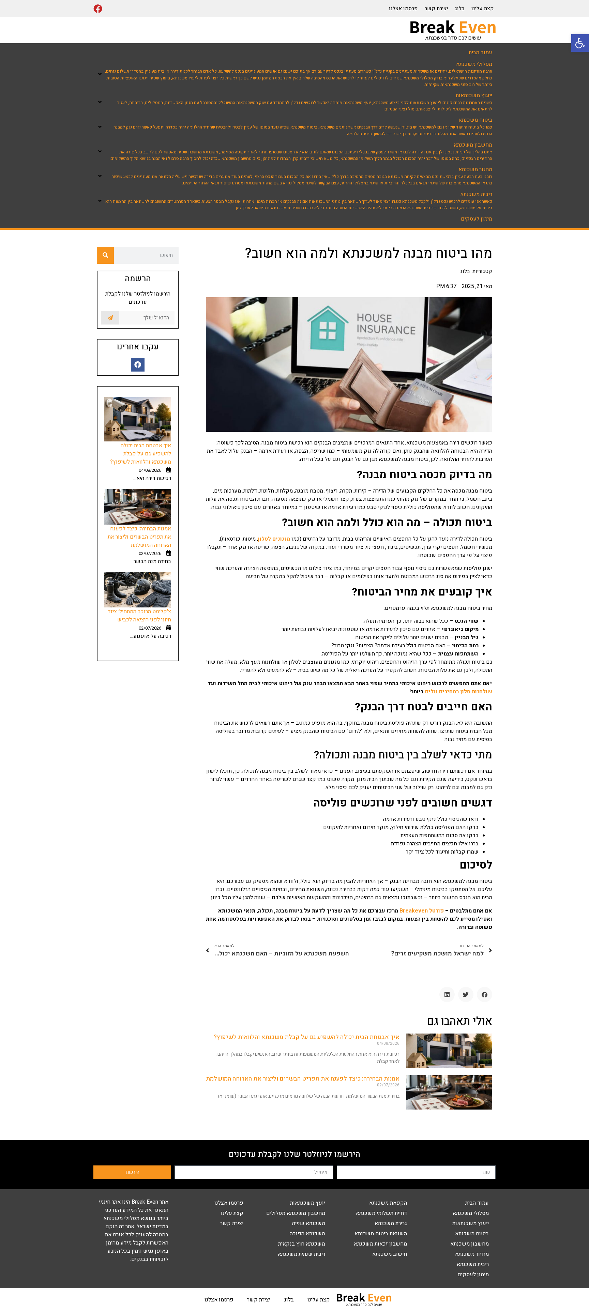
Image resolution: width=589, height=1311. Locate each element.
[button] (580, 43)
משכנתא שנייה (308, 1223)
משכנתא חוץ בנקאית (301, 1244)
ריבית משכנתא (473, 1264)
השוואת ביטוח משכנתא (380, 1234)
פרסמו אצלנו (403, 8)
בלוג (460, 8)
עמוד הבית (477, 1203)
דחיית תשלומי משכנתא (381, 1213)
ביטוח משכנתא (472, 1234)
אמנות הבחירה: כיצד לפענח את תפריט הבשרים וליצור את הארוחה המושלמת (302, 1078)
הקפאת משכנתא (388, 1203)
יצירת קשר (436, 8)
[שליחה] (110, 318)
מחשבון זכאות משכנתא (380, 1244)
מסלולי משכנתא (471, 1213)
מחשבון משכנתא (469, 1244)
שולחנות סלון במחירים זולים (458, 692)
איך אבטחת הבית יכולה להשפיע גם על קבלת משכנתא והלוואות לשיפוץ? (306, 1037)
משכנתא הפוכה (307, 1234)
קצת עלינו (482, 8)
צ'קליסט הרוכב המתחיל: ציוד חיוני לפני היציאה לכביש (139, 615)
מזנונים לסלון (274, 539)
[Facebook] (97, 8)
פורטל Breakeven (421, 911)
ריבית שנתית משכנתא (301, 1254)
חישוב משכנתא (389, 1254)
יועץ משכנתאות (307, 1203)
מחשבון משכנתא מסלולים (295, 1213)
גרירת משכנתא (391, 1223)
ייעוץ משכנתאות (470, 1223)
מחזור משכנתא (472, 1254)
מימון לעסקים (473, 1274)
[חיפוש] (105, 255)
